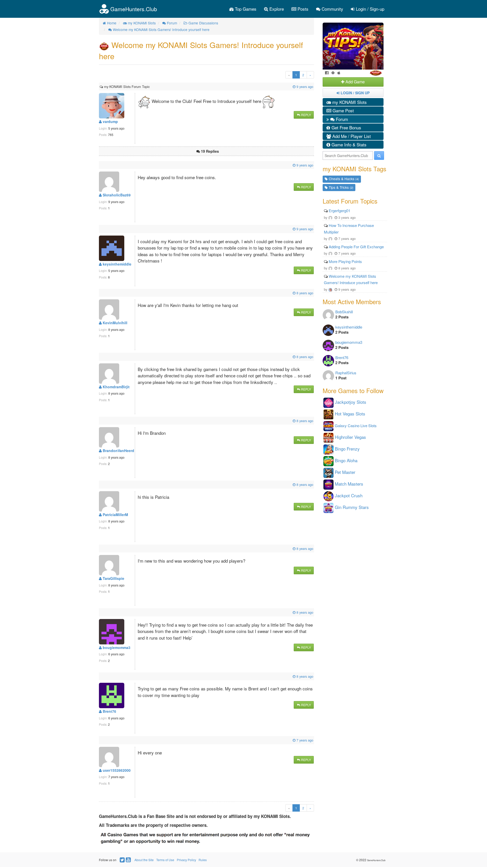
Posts (302, 9)
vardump (110, 121)
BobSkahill (344, 311)
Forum (341, 119)
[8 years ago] (100, 293)
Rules (203, 860)
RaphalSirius (345, 372)
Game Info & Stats (348, 144)
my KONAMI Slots (349, 102)
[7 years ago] (100, 740)
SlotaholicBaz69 (116, 194)
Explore (276, 9)
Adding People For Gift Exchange (356, 246)
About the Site (144, 860)
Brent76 (109, 711)
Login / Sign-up (369, 9)
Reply (305, 115)
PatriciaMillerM (115, 514)
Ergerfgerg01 (339, 210)
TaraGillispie (113, 578)
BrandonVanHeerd (118, 450)
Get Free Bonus (345, 127)
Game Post (342, 110)
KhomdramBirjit (116, 386)
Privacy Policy (186, 860)
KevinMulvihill (114, 322)
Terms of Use (165, 860)
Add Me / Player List (351, 136)
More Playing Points (345, 261)
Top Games (245, 9)
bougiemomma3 (116, 647)
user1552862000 (116, 770)
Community (331, 9)
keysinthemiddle (116, 264)
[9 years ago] (150, 86)
